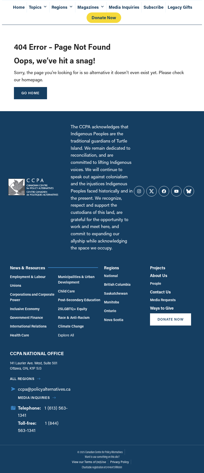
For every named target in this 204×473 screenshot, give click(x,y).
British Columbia (117, 284)
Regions (111, 267)
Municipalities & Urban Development (76, 279)
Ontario (110, 310)
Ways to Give (162, 308)
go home (30, 93)
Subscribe (153, 7)
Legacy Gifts (180, 7)
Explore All (66, 335)
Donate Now (104, 17)
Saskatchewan (116, 293)
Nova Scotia (113, 319)
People (155, 283)
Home (19, 7)
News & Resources (27, 267)
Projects (157, 267)
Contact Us (160, 291)
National (111, 275)
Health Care (19, 335)
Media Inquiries (124, 7)
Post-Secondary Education (79, 299)
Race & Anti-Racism (74, 317)
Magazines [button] (88, 7)
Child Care (66, 291)
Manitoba (111, 302)
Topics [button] (35, 7)
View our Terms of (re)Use (89, 462)
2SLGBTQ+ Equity (72, 308)
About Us (158, 275)
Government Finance (26, 317)
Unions (15, 285)
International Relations (28, 326)
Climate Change (71, 326)
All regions (22, 378)
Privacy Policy (119, 462)
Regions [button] (59, 7)
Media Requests (163, 299)
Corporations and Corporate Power (32, 297)
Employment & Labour (28, 276)
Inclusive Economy (25, 308)
